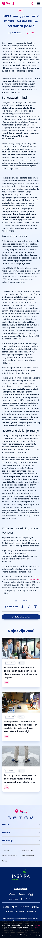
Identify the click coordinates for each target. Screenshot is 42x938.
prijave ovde (33, 579)
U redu (21, 934)
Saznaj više (37, 926)
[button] (21, 824)
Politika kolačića (27, 856)
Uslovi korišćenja (27, 850)
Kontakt (5, 861)
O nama (5, 850)
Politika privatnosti (9, 856)
